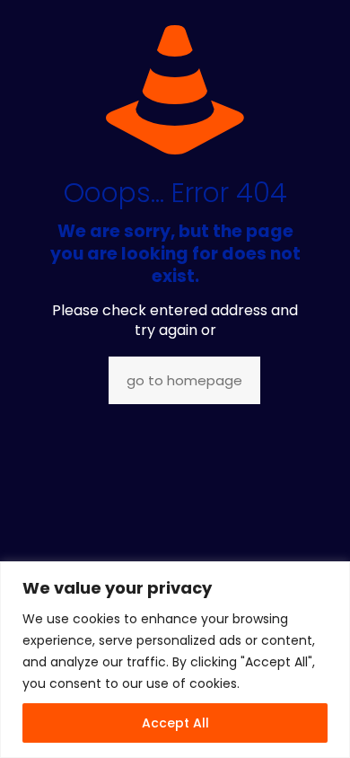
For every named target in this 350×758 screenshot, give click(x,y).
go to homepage (184, 380)
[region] (175, 659)
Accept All (175, 723)
